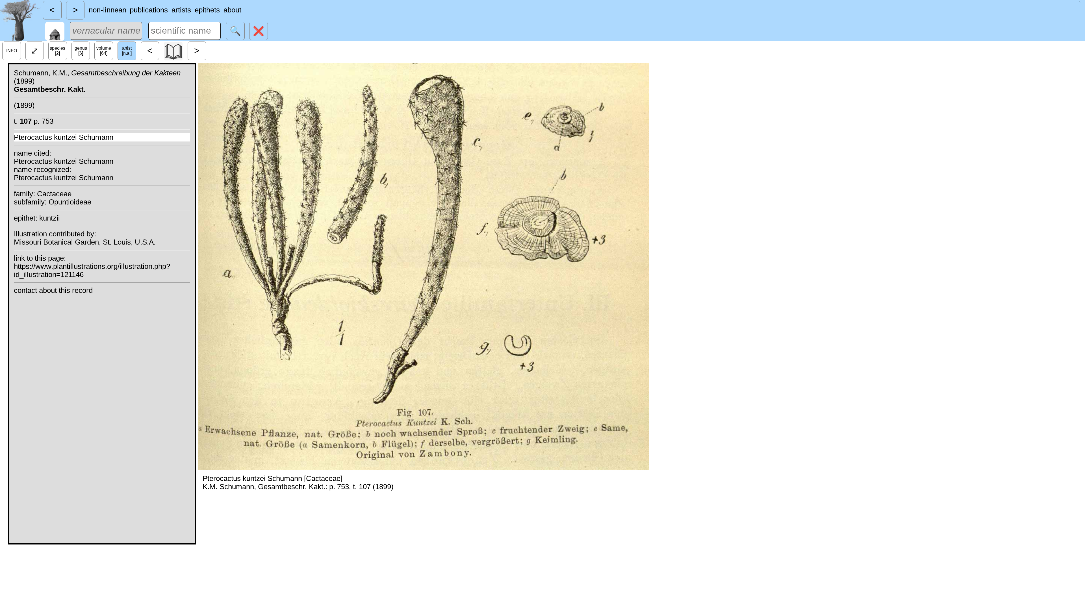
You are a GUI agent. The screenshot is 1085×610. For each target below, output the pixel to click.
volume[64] (103, 51)
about (232, 10)
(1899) (24, 105)
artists (181, 10)
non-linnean (107, 10)
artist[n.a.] (127, 51)
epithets (207, 10)
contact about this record (53, 290)
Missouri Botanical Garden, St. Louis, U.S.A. (85, 242)
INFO (11, 50)
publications (149, 10)
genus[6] (81, 51)
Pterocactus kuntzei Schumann (63, 137)
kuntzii (49, 218)
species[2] (57, 51)
